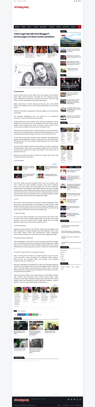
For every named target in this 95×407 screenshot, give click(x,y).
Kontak (24, 1)
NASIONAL (77, 167)
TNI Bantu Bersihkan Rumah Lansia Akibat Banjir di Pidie (74, 194)
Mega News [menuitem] (43, 27)
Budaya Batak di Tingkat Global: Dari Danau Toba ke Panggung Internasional (74, 63)
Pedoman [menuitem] (51, 27)
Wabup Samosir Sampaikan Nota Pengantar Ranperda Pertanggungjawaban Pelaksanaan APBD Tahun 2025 (74, 187)
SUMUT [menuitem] (29, 27)
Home (15, 1)
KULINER (70, 256)
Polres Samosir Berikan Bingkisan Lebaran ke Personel (72, 94)
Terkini (71, 167)
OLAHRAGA (70, 260)
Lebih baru (16, 394)
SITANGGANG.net (23, 405)
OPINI (20, 31)
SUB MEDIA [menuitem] (73, 27)
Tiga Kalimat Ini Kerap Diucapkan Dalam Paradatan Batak (72, 201)
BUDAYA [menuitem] (36, 27)
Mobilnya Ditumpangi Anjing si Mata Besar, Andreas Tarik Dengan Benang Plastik (36, 350)
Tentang (19, 1)
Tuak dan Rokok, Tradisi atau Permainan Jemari (20, 349)
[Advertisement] (56, 13)
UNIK (62, 269)
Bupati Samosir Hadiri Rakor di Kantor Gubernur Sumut (74, 116)
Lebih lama (55, 394)
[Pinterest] (30, 314)
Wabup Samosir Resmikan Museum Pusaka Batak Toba (74, 56)
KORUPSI (70, 254)
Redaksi (59, 405)
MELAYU (70, 258)
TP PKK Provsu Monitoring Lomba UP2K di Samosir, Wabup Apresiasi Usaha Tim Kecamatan (74, 178)
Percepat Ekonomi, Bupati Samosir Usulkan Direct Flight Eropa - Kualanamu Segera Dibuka (73, 101)
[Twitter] (27, 314)
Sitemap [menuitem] (58, 27)
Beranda (16, 31)
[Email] (36, 314)
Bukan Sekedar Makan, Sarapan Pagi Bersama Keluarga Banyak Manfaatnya (35, 333)
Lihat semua (56, 318)
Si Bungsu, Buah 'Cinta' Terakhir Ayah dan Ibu (50, 332)
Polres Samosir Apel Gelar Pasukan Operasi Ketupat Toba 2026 (73, 50)
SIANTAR (68, 267)
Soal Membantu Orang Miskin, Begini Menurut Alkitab (19, 332)
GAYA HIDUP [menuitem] (66, 27)
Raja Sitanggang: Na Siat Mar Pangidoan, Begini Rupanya (69, 42)
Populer (64, 167)
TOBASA (77, 267)
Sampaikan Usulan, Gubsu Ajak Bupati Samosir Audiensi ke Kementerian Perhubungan (74, 109)
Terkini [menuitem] (23, 27)
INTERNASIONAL (70, 250)
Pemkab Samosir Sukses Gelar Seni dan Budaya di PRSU (70, 86)
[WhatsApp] (33, 314)
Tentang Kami (65, 405)
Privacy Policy (78, 405)
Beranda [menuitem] (17, 27)
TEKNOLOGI (23, 311)
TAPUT (73, 267)
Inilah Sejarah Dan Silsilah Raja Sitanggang (73, 171)
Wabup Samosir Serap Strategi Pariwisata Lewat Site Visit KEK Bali (73, 214)
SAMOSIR (63, 267)
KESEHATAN (70, 252)
